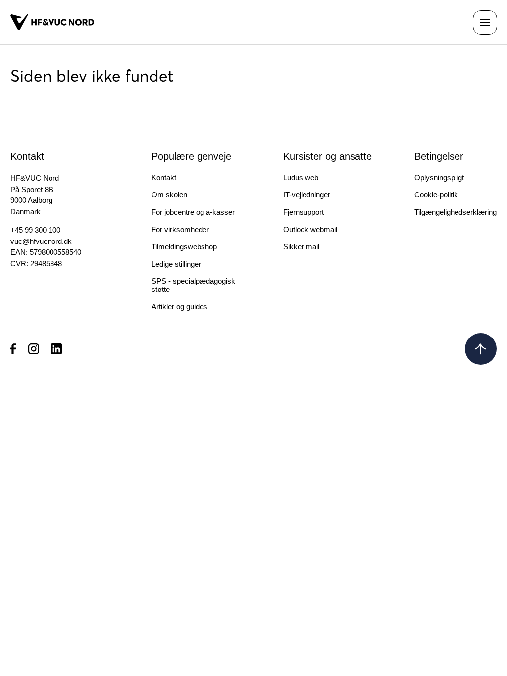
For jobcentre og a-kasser (193, 212)
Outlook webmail (310, 229)
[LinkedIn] (56, 348)
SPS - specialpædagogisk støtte (193, 285)
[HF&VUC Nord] (52, 22)
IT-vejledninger (306, 195)
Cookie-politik (436, 195)
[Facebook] (13, 348)
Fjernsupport (303, 212)
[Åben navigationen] (485, 22)
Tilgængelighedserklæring (455, 212)
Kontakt (164, 177)
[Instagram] (33, 348)
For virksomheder (180, 229)
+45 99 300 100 (35, 230)
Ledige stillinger (176, 264)
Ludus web (300, 177)
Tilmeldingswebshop (184, 246)
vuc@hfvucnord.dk (41, 241)
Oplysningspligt (439, 177)
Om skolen (169, 195)
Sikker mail (301, 246)
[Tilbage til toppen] (481, 349)
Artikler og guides (179, 306)
